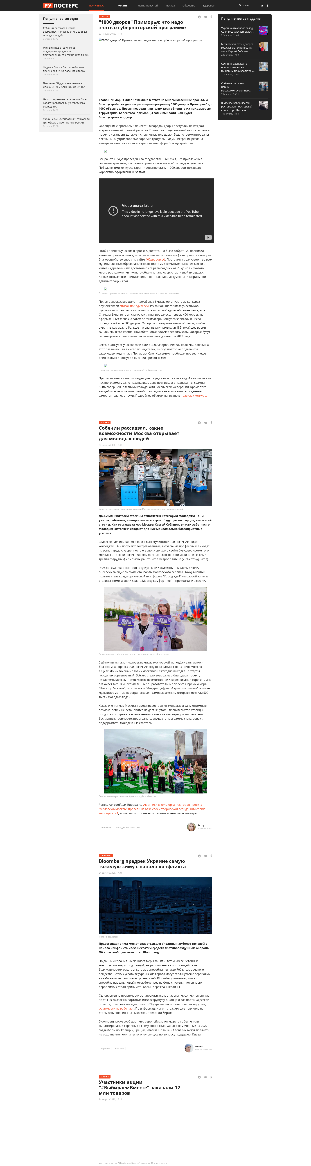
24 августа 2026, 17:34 (110, 872)
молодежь (106, 827)
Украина (105, 1048)
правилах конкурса (194, 396)
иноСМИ (119, 1048)
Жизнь (123, 5)
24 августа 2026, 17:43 (110, 445)
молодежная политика (128, 827)
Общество (188, 5)
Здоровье (209, 5)
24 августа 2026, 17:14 (110, 1099)
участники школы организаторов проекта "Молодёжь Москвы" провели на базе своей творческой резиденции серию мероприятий (152, 809)
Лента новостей (148, 5)
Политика (96, 5)
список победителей (134, 306)
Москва (170, 5)
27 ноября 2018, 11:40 (110, 33)
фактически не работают (116, 1008)
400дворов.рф (155, 259)
